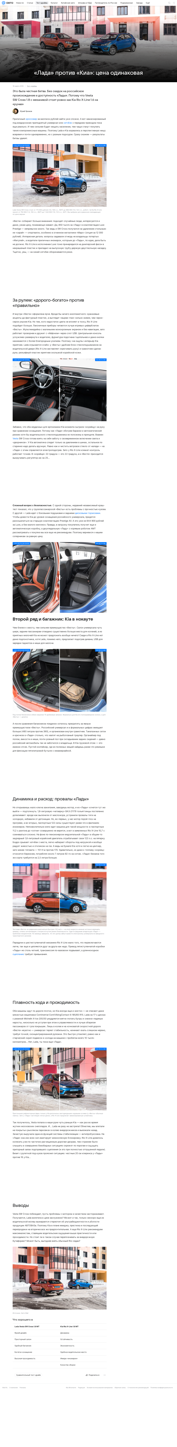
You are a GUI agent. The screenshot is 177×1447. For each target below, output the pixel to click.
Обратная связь (120, 1445)
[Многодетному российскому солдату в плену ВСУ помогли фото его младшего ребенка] (108, 1415)
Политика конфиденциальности (162, 1445)
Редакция (81, 1445)
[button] (60, 1278)
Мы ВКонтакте (71, 1445)
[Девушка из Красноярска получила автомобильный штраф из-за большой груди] (69, 1415)
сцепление (18, 954)
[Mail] (3, 3)
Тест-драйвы (32, 86)
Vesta (15, 438)
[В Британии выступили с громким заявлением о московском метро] (31, 1415)
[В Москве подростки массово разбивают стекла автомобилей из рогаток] (146, 1415)
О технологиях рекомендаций (138, 1445)
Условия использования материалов (100, 1445)
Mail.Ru (4, 1445)
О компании (13, 1445)
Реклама (23, 1445)
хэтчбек (68, 123)
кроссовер (31, 119)
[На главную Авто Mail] (9, 3)
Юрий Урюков (26, 111)
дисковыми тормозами (87, 513)
